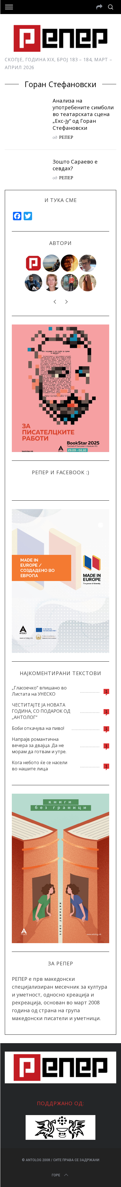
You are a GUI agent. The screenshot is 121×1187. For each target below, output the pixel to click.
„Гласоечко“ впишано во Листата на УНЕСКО (39, 691)
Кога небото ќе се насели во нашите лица (39, 765)
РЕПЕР (66, 137)
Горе (56, 1175)
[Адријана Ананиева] (52, 282)
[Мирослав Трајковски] (70, 282)
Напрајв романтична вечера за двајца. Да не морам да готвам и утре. (39, 745)
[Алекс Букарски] (88, 263)
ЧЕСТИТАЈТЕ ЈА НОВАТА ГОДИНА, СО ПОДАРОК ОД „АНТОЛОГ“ (41, 711)
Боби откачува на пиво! (38, 728)
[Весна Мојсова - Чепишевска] (52, 263)
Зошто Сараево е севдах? (75, 165)
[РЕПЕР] (34, 263)
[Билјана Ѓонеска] (88, 282)
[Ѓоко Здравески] (70, 263)
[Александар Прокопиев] (34, 282)
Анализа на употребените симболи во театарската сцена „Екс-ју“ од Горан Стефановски (83, 114)
